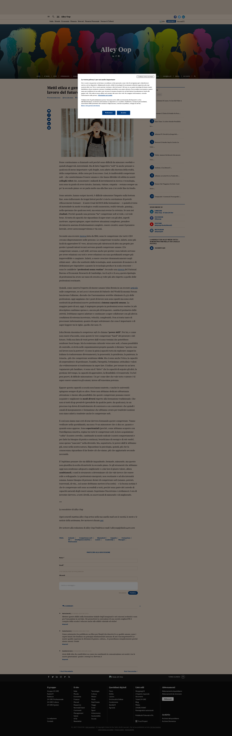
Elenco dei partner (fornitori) (90, 105)
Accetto (123, 112)
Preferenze (109, 112)
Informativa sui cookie (105, 95)
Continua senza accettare (145, 76)
